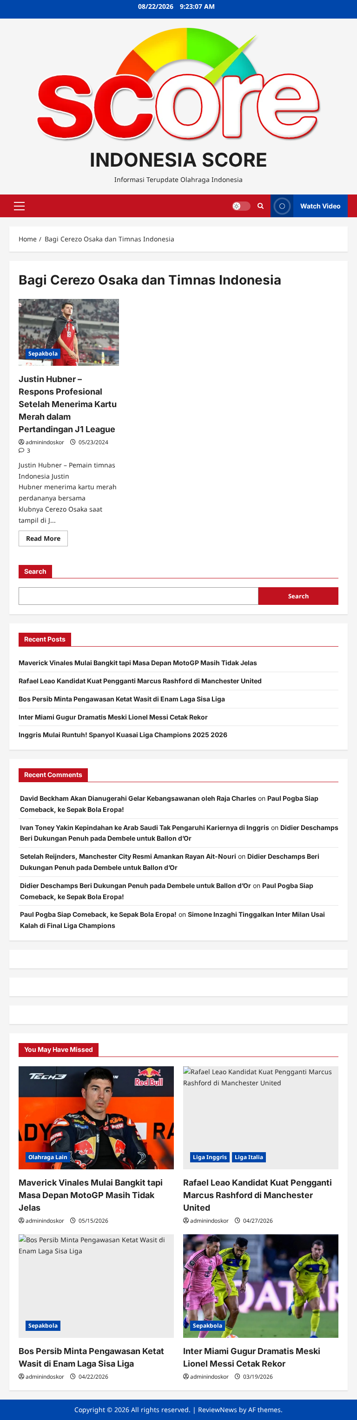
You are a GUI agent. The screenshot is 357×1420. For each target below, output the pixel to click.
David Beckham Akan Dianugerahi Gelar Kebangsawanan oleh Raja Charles (138, 798)
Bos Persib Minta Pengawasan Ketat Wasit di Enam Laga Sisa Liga (122, 699)
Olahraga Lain (47, 1157)
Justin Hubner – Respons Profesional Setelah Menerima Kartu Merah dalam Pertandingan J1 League (68, 404)
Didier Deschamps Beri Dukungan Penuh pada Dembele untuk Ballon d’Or (135, 885)
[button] (19, 206)
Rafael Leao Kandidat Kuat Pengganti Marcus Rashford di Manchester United (140, 681)
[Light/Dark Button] (241, 206)
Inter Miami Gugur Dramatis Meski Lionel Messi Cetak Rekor (113, 717)
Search (35, 571)
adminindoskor (45, 442)
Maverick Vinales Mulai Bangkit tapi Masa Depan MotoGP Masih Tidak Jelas (138, 663)
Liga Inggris (210, 1157)
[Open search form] (261, 206)
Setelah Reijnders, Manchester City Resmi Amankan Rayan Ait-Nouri (128, 856)
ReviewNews (217, 1409)
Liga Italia (249, 1157)
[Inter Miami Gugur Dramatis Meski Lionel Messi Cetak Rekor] (260, 1286)
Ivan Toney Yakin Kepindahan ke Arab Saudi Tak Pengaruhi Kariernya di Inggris (144, 827)
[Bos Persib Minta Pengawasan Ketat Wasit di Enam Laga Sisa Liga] (96, 1286)
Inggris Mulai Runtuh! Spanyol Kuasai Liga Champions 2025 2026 (123, 735)
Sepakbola (43, 353)
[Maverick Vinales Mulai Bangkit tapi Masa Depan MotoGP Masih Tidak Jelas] (96, 1118)
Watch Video (320, 206)
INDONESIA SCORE (178, 159)
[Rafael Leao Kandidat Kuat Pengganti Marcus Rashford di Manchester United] (260, 1118)
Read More (47, 539)
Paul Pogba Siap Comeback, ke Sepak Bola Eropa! (98, 914)
